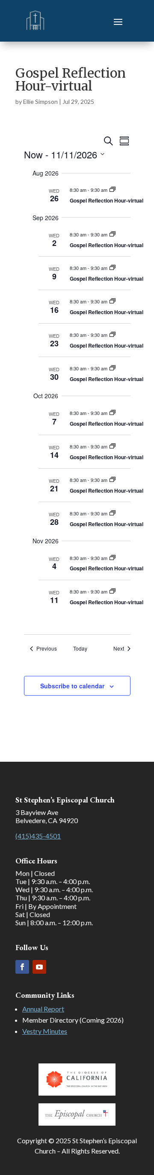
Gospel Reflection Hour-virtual (106, 200)
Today (80, 648)
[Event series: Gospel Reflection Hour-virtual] (113, 189)
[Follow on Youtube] (39, 967)
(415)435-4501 (38, 836)
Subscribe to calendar (72, 685)
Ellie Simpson (40, 101)
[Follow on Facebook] (22, 967)
